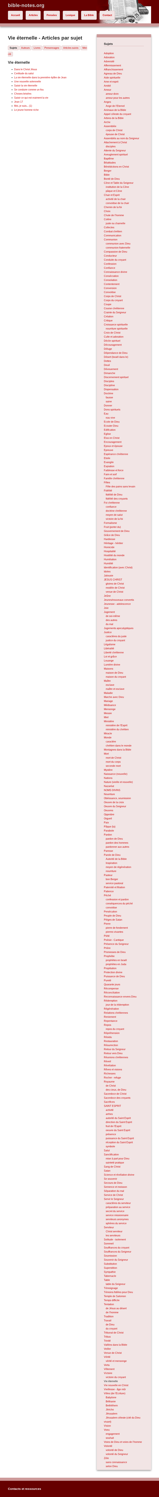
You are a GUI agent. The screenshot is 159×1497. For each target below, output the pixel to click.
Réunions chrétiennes (116, 1057)
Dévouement (111, 369)
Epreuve (108, 450)
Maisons (108, 668)
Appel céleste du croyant (117, 114)
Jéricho (110, 1409)
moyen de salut (114, 515)
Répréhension (112, 1033)
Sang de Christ (112, 1166)
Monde (107, 737)
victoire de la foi (114, 519)
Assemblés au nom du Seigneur (121, 138)
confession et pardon (117, 899)
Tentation (109, 1304)
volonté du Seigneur (117, 1454)
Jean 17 (18, 101)
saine (109, 401)
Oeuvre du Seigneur (115, 806)
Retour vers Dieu (113, 1053)
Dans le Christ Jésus (25, 69)
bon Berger (112, 879)
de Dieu (110, 1324)
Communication (112, 235)
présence (111, 1134)
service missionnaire (117, 1215)
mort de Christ (113, 757)
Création (108, 316)
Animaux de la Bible (115, 110)
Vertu (107, 1365)
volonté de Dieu (114, 1450)
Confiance (109, 268)
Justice (108, 632)
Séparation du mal (114, 1191)
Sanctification (111, 1154)
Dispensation (111, 389)
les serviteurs (113, 1235)
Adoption (109, 53)
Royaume (109, 1081)
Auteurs (25, 48)
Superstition (110, 1268)
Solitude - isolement (115, 1239)
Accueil (15, 15)
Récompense (111, 988)
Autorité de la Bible (116, 859)
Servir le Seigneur (114, 1199)
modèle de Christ (115, 587)
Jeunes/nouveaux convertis (119, 600)
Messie (108, 713)
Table (107, 1280)
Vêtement (109, 1369)
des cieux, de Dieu (116, 1089)
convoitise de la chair (117, 203)
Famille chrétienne (114, 478)
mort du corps (113, 761)
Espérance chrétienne (116, 454)
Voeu (107, 1429)
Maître (107, 681)
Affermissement (112, 65)
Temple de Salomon (115, 1296)
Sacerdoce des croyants (117, 1098)
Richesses (110, 1073)
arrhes (109, 1114)
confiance (111, 506)
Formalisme (110, 523)
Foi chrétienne (112, 502)
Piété (107, 936)
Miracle (108, 733)
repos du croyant (115, 1029)
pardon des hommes (117, 842)
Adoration (109, 57)
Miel (106, 717)
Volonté (108, 1446)
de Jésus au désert (116, 1308)
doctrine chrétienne (116, 510)
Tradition (109, 1316)
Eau (106, 413)
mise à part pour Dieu (117, 1158)
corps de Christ (114, 130)
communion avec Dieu (118, 243)
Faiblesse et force (113, 470)
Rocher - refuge (112, 1077)
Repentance (110, 1021)
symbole (110, 1146)
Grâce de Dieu (112, 535)
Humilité (108, 563)
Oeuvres (108, 810)
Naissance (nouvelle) (115, 774)
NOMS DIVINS (112, 790)
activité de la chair (116, 199)
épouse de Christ (115, 134)
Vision (107, 1425)
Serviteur (109, 1227)
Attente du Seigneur (115, 150)
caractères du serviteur (118, 1203)
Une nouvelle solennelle (27, 81)
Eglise (107, 434)
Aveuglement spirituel (116, 154)
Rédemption (110, 1000)
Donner (108, 405)
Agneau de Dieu (113, 73)
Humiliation (110, 559)
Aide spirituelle (112, 77)
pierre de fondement (117, 927)
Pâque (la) (109, 826)
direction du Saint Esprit (119, 1122)
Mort (106, 753)
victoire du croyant (116, 1377)
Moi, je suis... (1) (23, 105)
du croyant (111, 1328)
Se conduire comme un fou (29, 89)
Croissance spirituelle (116, 324)
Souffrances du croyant (116, 1247)
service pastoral (114, 883)
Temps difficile (112, 1300)
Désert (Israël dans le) (116, 357)
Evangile (109, 462)
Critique (108, 320)
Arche (107, 122)
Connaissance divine (115, 272)
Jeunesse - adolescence (117, 604)
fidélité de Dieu (114, 494)
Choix (107, 211)
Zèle (106, 1458)
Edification (110, 430)
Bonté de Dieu (112, 179)
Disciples (109, 381)
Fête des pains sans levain (120, 486)
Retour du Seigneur (114, 1049)
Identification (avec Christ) (118, 567)
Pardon (108, 834)
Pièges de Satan (113, 919)
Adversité (109, 61)
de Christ (111, 1085)
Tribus (107, 1336)
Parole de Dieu (112, 855)
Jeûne (107, 596)
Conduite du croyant (115, 259)
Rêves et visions (113, 1069)
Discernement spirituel (116, 377)
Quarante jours (112, 984)
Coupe (107, 304)
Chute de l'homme (114, 215)
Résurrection (111, 1045)
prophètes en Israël (116, 960)
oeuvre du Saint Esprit (118, 1130)
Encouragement (112, 442)
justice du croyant (115, 640)
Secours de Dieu (113, 1183)
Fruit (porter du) (112, 527)
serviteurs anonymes (117, 1219)
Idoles (107, 571)
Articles (33, 15)
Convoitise (110, 292)
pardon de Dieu (114, 838)
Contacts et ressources (24, 1488)
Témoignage (111, 1288)
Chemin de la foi (113, 207)
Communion (110, 239)
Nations (108, 778)
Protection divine (113, 972)
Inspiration (111, 863)
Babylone (111, 1397)
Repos (107, 1025)
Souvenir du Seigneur (116, 1259)
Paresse (108, 851)
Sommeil (109, 1243)
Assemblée (110, 126)
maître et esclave (115, 689)
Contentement (111, 284)
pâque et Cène (114, 191)
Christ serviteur (114, 1231)
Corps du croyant (113, 300)
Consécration (111, 276)
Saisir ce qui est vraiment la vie (31, 97)
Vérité (107, 1357)
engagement (113, 1434)
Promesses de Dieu (115, 952)
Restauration (111, 1041)
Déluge (108, 349)
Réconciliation (112, 992)
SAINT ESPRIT (112, 1106)
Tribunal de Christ (113, 1332)
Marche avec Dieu (114, 697)
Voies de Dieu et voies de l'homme (123, 1442)
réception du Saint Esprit (119, 1142)
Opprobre (109, 814)
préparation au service (118, 1207)
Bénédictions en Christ (116, 166)
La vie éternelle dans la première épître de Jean (40, 77)
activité (110, 1110)
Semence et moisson (115, 1187)
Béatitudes (110, 162)
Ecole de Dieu (112, 421)
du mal (109, 624)
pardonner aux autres (117, 847)
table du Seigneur (115, 1284)
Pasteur (108, 875)
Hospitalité (110, 551)
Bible (107, 174)
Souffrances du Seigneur (117, 1251)
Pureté (107, 980)
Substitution (110, 1264)
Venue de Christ (113, 1353)
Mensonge (110, 709)
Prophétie (109, 956)
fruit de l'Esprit (113, 1126)
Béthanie (111, 1401)
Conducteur (110, 255)
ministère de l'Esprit (116, 725)
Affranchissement (113, 69)
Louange (109, 660)
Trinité (107, 1340)
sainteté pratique (115, 1162)
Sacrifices (109, 1102)
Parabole (109, 830)
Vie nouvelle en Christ (116, 1385)
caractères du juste (116, 636)
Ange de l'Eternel (115, 106)
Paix (106, 822)
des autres (111, 620)
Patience (109, 891)
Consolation (110, 280)
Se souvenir (110, 1178)
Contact (107, 15)
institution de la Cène (117, 187)
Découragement (113, 344)
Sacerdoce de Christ (115, 1093)
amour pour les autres (118, 98)
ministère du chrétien (117, 729)
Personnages (51, 48)
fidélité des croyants (117, 498)
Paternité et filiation (114, 887)
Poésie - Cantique (114, 940)
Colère (107, 219)
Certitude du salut (24, 73)
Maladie (108, 693)
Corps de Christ (112, 296)
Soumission (110, 1255)
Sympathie (110, 1272)
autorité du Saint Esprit (118, 1118)
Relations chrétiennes (116, 1012)
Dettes (107, 361)
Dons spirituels (112, 409)
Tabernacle (110, 1276)
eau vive (110, 417)
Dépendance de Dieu (115, 353)
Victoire (108, 1373)
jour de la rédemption (117, 1004)
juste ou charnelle (115, 223)
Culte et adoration (113, 336)
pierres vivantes (114, 932)
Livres (37, 48)
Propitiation (110, 968)
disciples (111, 146)
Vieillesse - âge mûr (115, 1389)
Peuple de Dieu (112, 915)
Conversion (110, 288)
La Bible (89, 15)
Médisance (110, 705)
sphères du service (116, 1223)
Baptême (109, 158)
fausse (109, 397)
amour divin (112, 93)
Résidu (108, 1037)
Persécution (110, 911)
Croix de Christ (112, 332)
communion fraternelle (118, 247)
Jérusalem (111, 1413)
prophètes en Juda (116, 964)
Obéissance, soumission (117, 798)
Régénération (111, 1008)
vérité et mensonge (116, 1361)
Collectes (109, 227)
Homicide (109, 547)
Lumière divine (112, 664)
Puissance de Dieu (114, 976)
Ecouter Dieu (111, 425)
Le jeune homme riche (26, 110)
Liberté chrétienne (114, 652)
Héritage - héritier (113, 543)
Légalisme (109, 644)
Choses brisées (22, 93)
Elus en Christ (111, 438)
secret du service (115, 1211)
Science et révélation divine (119, 1174)
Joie (106, 608)
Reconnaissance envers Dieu (120, 996)
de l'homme (112, 1312)
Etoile (107, 458)
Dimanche (109, 373)
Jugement (109, 612)
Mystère (108, 770)
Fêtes (107, 482)
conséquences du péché (119, 903)
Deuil (107, 365)
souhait (110, 1438)
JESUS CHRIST (113, 579)
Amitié (107, 85)
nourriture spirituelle (117, 328)
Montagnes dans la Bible (117, 749)
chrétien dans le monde (119, 745)
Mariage (108, 701)
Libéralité (109, 648)
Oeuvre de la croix (114, 802)
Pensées (52, 15)
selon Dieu (112, 1466)
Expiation (109, 466)
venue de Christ (114, 591)
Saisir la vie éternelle (25, 85)
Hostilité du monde (114, 555)
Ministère (109, 721)
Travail (107, 1320)
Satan (107, 1170)
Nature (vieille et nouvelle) (118, 782)
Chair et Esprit (112, 195)
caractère (111, 741)
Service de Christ (113, 1195)
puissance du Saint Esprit (120, 1138)
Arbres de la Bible (114, 118)
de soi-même (113, 616)
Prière (107, 948)
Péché (107, 895)
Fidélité (108, 490)
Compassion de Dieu (115, 251)
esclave (110, 685)
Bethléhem (112, 1405)
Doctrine (108, 393)
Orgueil (108, 818)
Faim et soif (110, 474)
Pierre (107, 923)
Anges (107, 102)
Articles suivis (70, 48)
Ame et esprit (111, 81)
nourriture (111, 871)
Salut (107, 1150)
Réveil (107, 1061)
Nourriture (109, 794)
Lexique (70, 15)
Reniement (110, 1017)
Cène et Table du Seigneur (118, 183)
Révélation (110, 1065)
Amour (107, 89)
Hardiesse (109, 539)
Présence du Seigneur (116, 944)
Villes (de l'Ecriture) (114, 1393)
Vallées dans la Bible (115, 1344)
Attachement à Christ (115, 142)
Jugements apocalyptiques (118, 628)
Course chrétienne (114, 308)
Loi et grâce (110, 656)
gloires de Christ (115, 583)
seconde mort (113, 766)
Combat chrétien (113, 231)
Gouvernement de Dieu (116, 531)
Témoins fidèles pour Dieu (118, 1292)
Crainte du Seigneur (115, 312)
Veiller (107, 1349)
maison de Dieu (114, 672)
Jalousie (108, 575)
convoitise (111, 907)
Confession (110, 264)
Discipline (109, 385)
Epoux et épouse (113, 446)
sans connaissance (116, 1462)
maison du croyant (116, 676)
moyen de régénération (118, 867)
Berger (107, 170)
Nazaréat (109, 786)
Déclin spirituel (112, 340)
